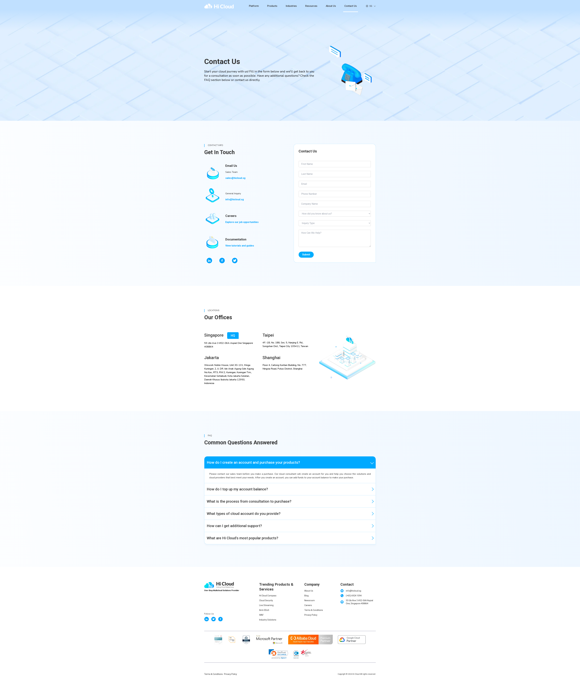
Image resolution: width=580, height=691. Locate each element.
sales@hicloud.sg (235, 178)
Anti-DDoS (264, 610)
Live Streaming (266, 605)
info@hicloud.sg (234, 199)
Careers (308, 605)
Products (272, 6)
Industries (291, 6)
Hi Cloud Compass (267, 595)
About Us (331, 6)
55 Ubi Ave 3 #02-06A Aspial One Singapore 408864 (228, 344)
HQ (233, 335)
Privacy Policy (310, 615)
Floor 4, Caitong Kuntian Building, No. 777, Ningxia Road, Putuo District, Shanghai (285, 366)
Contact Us (350, 6)
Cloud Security (266, 600)
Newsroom (309, 600)
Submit (306, 254)
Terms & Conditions (313, 610)
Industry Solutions (267, 620)
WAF (261, 615)
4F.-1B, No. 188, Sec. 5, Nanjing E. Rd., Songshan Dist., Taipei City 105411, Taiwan (285, 344)
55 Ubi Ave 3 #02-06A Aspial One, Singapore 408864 (359, 602)
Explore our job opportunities (242, 222)
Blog (306, 595)
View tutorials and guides (239, 245)
